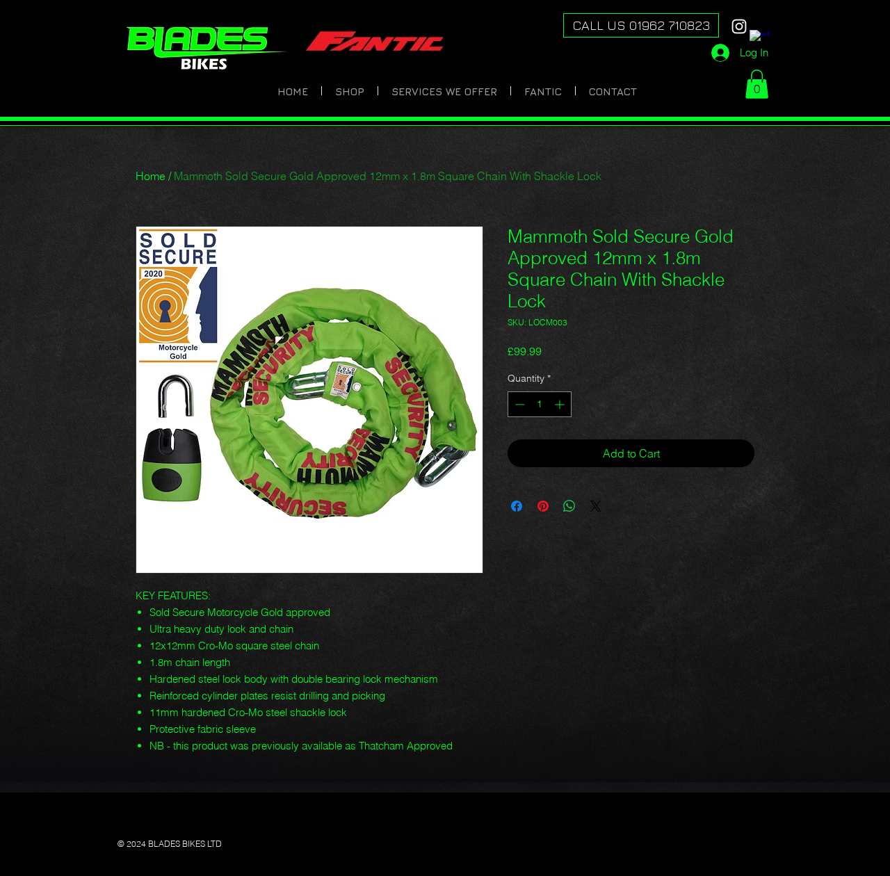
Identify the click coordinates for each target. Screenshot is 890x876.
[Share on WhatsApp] (569, 506)
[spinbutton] (539, 404)
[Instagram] (739, 26)
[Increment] (560, 404)
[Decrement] (518, 404)
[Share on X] (596, 506)
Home (150, 176)
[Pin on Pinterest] (543, 506)
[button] (757, 84)
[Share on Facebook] (516, 506)
